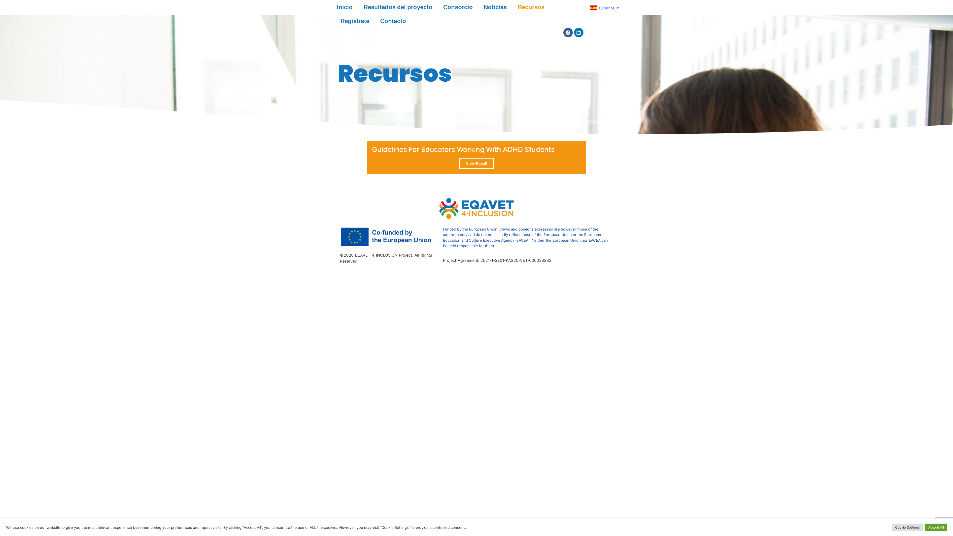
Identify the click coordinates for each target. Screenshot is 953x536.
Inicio (345, 7)
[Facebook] (568, 32)
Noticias (495, 7)
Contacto (393, 21)
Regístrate (354, 21)
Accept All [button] (936, 527)
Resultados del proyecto (398, 7)
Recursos (531, 7)
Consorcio (458, 7)
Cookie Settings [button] (907, 527)
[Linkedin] (578, 32)
